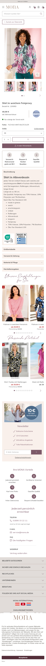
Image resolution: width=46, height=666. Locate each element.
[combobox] (23, 13)
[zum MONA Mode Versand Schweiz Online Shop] (23, 604)
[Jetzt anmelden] (36, 452)
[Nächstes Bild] (40, 95)
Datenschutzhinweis (23, 457)
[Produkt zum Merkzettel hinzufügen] (28, 139)
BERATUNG (7, 587)
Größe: (4, 129)
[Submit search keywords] (41, 13)
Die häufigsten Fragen (23, 540)
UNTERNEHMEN (9, 580)
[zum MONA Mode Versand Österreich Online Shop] (17, 604)
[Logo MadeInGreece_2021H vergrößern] (21, 238)
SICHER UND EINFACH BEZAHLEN (16, 567)
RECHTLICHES (8, 574)
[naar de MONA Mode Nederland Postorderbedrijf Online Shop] (29, 604)
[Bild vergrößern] (37, 75)
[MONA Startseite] (12, 7)
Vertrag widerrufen (18, 553)
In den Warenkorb (24, 146)
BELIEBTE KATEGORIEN (12, 561)
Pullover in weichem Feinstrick (15, 324)
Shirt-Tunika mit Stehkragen (15, 382)
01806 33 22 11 (20, 520)
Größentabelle (39, 129)
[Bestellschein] (38, 7)
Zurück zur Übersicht (14, 22)
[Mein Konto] (30, 7)
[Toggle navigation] (3, 7)
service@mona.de (21, 532)
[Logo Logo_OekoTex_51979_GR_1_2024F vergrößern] (9, 238)
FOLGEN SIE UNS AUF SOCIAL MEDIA (17, 593)
